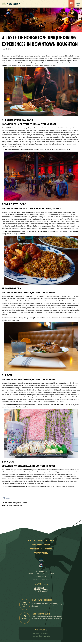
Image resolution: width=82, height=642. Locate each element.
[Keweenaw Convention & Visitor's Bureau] (11, 4)
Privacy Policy (41, 553)
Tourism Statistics (41, 545)
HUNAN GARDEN (11, 288)
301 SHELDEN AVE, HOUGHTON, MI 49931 (34, 293)
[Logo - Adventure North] (41, 560)
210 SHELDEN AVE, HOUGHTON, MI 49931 (34, 380)
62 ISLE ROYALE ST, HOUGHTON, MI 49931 (35, 124)
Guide (9, 505)
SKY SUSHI (8, 462)
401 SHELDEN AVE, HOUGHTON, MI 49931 (34, 466)
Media (53, 541)
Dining (25, 503)
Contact (42, 541)
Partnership (36, 549)
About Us (30, 541)
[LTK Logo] (41, 565)
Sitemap (48, 549)
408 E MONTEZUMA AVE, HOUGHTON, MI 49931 (38, 209)
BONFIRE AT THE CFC (14, 204)
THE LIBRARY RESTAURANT (17, 120)
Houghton (16, 503)
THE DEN (7, 375)
